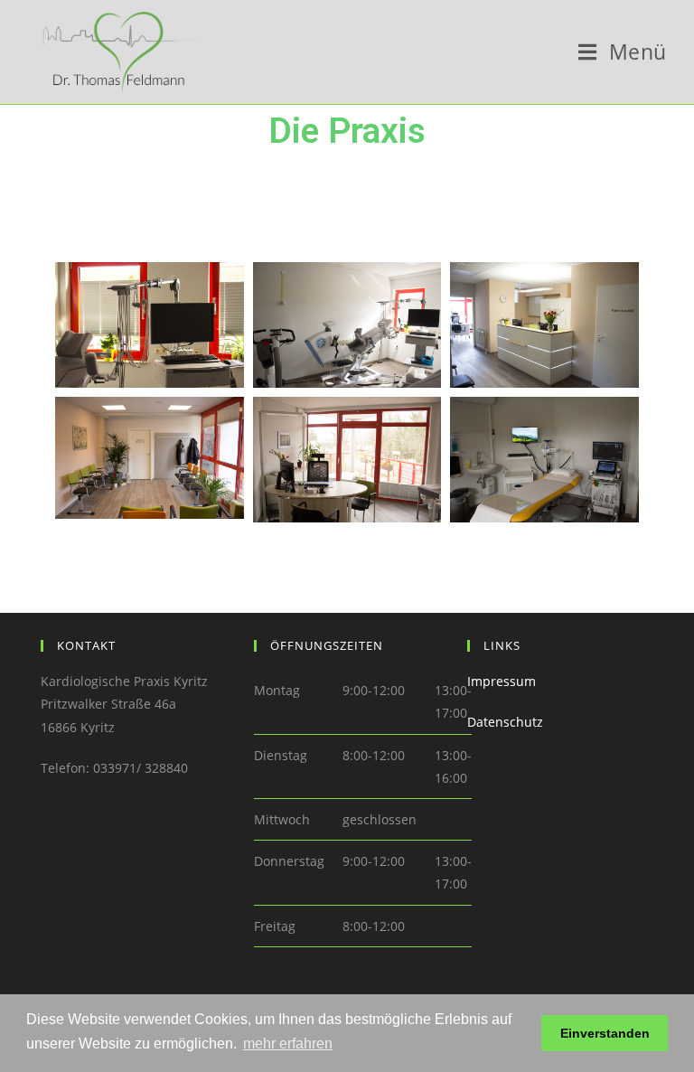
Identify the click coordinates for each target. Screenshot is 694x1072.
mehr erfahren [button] (288, 1043)
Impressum (501, 681)
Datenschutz (505, 721)
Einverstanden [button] (605, 1033)
